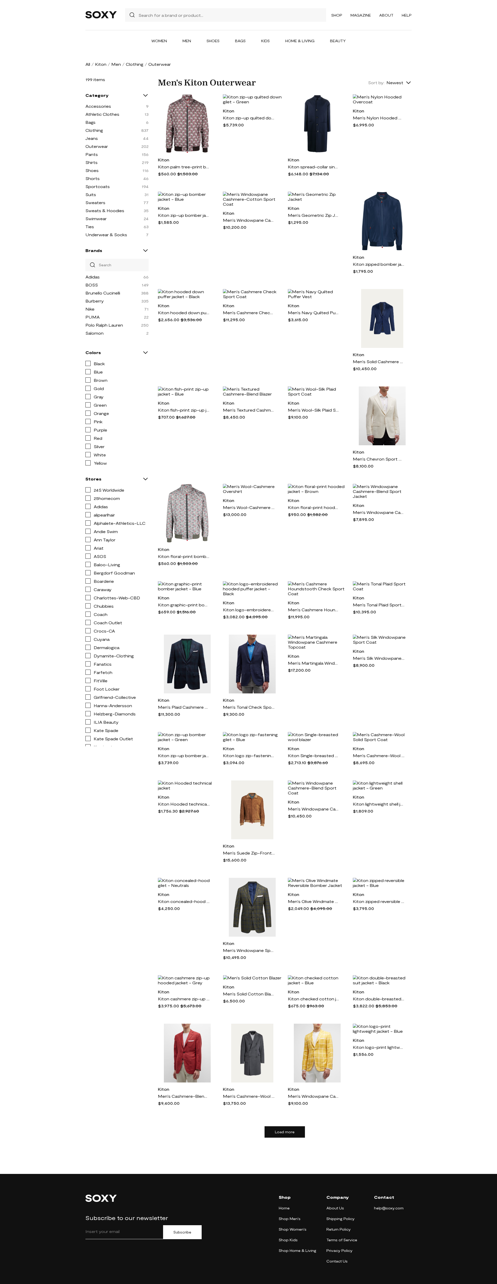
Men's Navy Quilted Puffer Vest (314, 312)
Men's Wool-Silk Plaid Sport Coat (314, 409)
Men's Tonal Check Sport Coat (249, 707)
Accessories (98, 106)
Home (284, 1208)
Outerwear (96, 146)
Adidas (92, 276)
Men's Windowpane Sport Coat (249, 950)
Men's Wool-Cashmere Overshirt (249, 507)
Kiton (100, 64)
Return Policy (338, 1229)
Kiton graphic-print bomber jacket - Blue (184, 604)
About (386, 15)
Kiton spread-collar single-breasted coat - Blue (314, 166)
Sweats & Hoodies (104, 210)
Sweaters (95, 202)
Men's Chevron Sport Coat (379, 458)
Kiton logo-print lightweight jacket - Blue (379, 1047)
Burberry (94, 300)
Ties (89, 226)
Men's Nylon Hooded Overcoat (379, 117)
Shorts (92, 178)
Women (159, 41)
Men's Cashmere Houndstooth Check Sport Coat (314, 609)
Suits (90, 194)
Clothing (134, 64)
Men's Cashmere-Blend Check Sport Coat (184, 1096)
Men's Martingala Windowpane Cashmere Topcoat (314, 663)
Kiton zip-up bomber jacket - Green (184, 755)
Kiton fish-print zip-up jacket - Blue (184, 409)
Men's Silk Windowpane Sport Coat (379, 658)
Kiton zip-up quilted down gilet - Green (249, 117)
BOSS (91, 284)
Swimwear (96, 218)
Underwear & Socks (106, 234)
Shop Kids (288, 1240)
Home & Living (300, 41)
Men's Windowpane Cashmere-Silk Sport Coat (314, 1096)
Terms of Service (341, 1240)
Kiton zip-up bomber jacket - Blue (184, 215)
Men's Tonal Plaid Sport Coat (379, 604)
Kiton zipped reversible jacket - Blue (379, 901)
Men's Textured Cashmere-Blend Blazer (249, 409)
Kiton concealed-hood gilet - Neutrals (184, 901)
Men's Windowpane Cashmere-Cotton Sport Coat (249, 220)
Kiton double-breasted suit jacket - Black (379, 998)
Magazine (360, 15)
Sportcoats (97, 186)
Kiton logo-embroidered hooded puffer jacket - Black (249, 609)
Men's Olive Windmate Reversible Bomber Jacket (314, 901)
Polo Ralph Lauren (104, 324)
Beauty (338, 41)
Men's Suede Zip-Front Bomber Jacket (249, 852)
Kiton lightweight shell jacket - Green (379, 803)
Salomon (94, 333)
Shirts (91, 162)
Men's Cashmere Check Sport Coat (249, 312)
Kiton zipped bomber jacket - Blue (379, 264)
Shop (336, 15)
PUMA (92, 316)
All (87, 64)
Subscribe (182, 1232)
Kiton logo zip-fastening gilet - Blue (249, 755)
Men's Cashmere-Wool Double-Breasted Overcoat (249, 1096)
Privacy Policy (339, 1250)
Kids (265, 41)
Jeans (91, 138)
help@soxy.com (389, 1208)
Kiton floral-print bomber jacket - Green (184, 556)
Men (186, 41)
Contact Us (337, 1261)
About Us (335, 1208)
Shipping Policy (340, 1218)
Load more (285, 1132)
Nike (89, 308)
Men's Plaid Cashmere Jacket (184, 707)
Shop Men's (290, 1218)
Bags (240, 41)
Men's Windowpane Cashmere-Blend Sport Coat (314, 808)
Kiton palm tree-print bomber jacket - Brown (184, 166)
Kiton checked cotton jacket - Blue (314, 998)
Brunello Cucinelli (102, 292)
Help (407, 15)
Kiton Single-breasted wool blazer (314, 755)
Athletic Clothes (102, 114)
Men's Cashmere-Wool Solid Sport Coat (379, 755)
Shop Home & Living (297, 1250)
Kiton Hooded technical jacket (184, 803)
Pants (91, 154)
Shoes (213, 41)
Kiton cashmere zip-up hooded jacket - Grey (184, 998)
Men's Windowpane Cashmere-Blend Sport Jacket (379, 512)
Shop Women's (292, 1229)
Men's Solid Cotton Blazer (249, 993)
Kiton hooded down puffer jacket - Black (184, 312)
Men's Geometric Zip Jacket (314, 215)
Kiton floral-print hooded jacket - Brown (314, 507)
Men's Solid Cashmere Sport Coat (379, 361)
